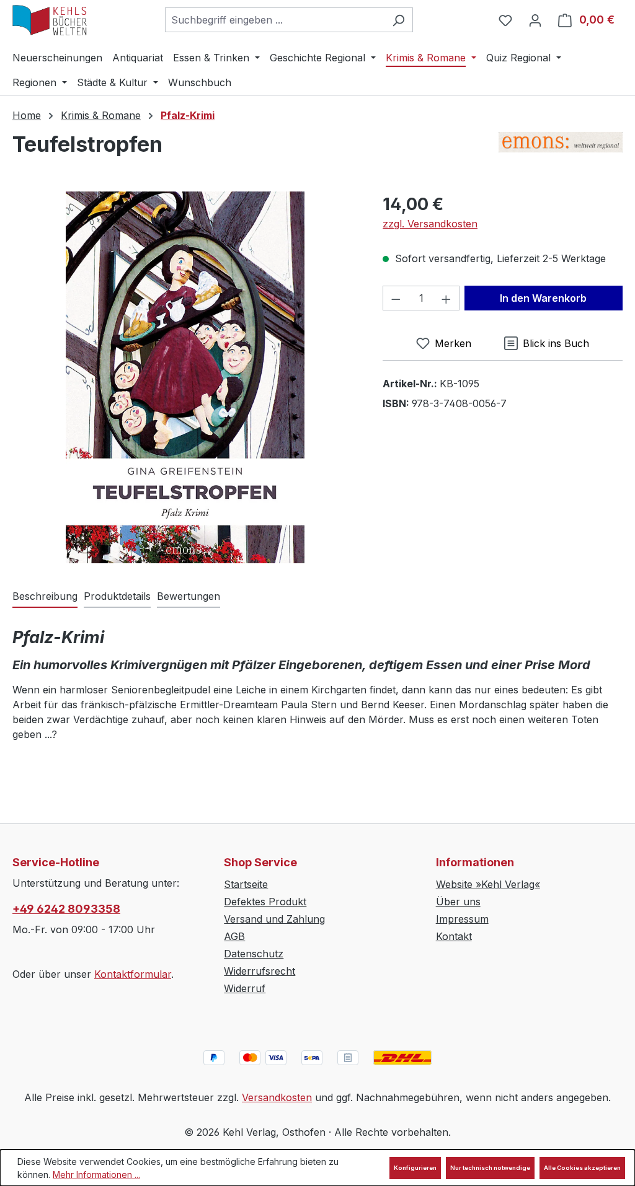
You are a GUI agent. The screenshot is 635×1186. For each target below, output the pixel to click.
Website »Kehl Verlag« (488, 884)
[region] (185, 377)
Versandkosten (277, 1097)
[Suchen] (398, 19)
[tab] (45, 597)
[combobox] (274, 19)
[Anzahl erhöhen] (446, 298)
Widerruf (244, 988)
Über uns (458, 901)
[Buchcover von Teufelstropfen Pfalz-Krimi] (185, 377)
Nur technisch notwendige (490, 1167)
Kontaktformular (132, 974)
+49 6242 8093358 (66, 908)
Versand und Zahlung (274, 919)
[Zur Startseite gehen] (49, 20)
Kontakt (454, 936)
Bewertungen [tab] (188, 596)
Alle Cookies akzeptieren (582, 1167)
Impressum (462, 919)
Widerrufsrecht (259, 971)
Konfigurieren (415, 1167)
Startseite (246, 884)
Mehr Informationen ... (96, 1174)
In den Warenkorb (543, 298)
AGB (234, 936)
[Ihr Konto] (535, 19)
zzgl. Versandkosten (430, 223)
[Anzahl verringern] (396, 298)
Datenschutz (253, 953)
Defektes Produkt (265, 901)
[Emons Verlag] (561, 149)
